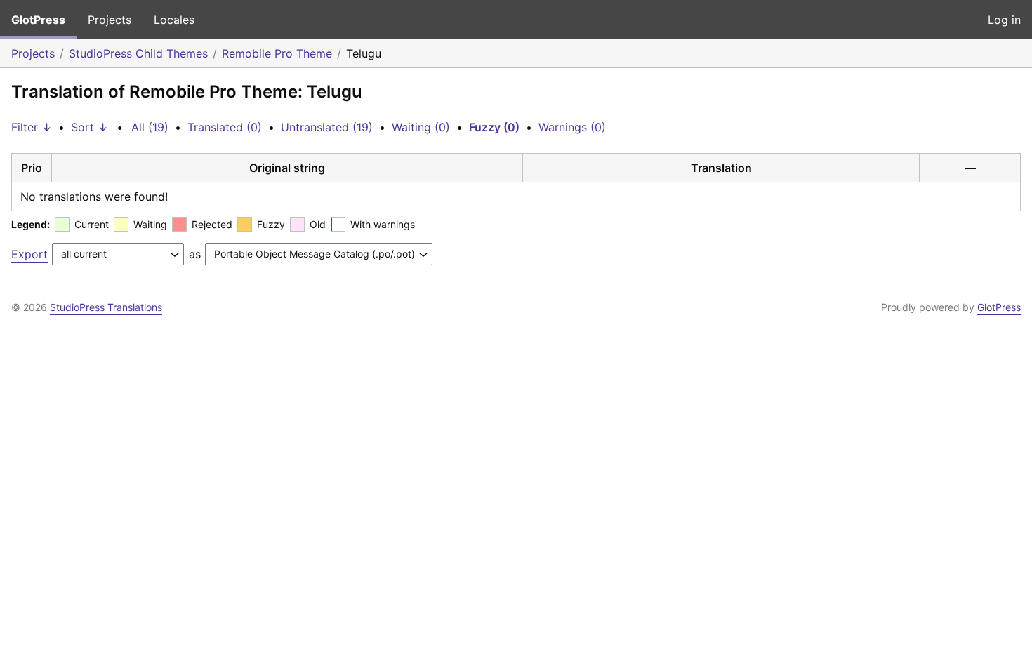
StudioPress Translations (106, 307)
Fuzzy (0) (494, 127)
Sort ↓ (89, 127)
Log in (1004, 20)
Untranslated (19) (327, 127)
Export (29, 254)
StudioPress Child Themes (138, 53)
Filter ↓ (31, 127)
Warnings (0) (572, 127)
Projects (109, 20)
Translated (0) (224, 127)
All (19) (149, 127)
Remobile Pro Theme (277, 53)
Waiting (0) (421, 127)
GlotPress (38, 20)
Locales (174, 20)
